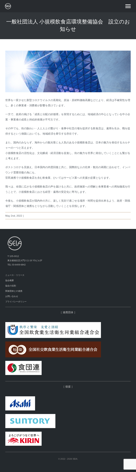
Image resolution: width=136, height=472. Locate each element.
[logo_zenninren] (53, 323)
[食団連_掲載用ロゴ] (23, 362)
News (28, 215)
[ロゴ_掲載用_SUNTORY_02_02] (30, 415)
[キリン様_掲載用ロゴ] (23, 432)
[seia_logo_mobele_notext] (13, 4)
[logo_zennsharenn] (53, 342)
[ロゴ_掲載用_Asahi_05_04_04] (20, 397)
